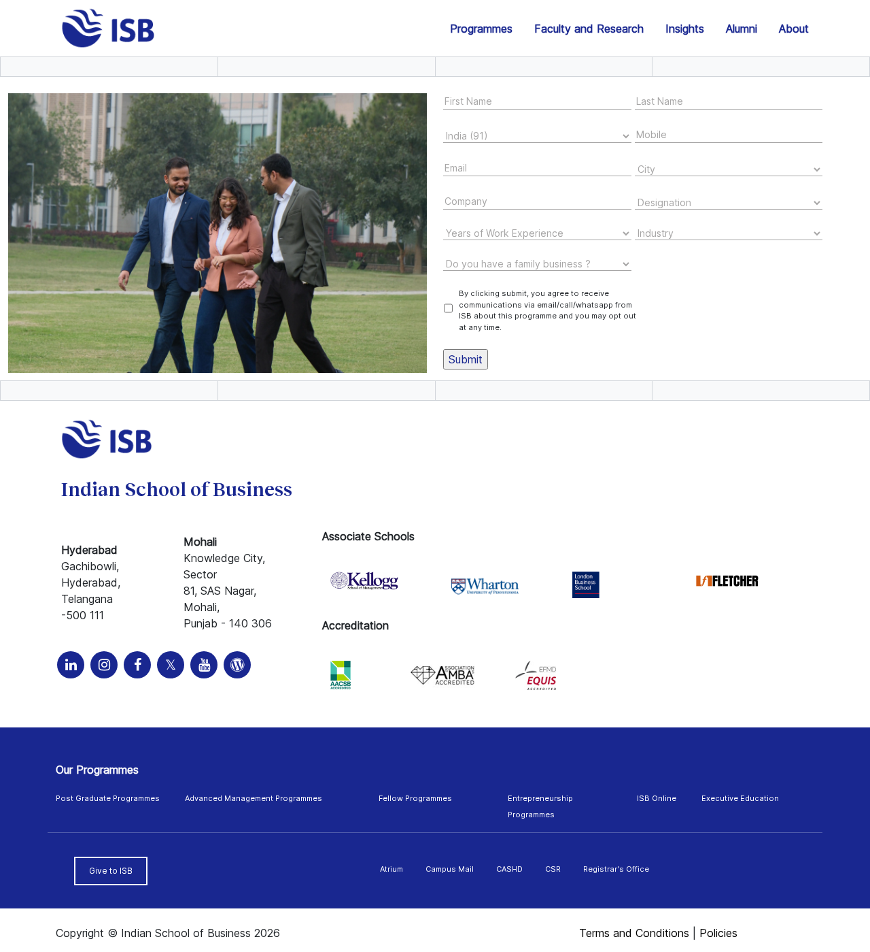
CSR (553, 869)
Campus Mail (449, 869)
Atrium (391, 869)
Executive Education (740, 798)
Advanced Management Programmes (253, 798)
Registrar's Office (616, 869)
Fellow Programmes (415, 798)
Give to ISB (111, 871)
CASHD (509, 869)
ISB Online (656, 798)
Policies (718, 933)
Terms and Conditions (634, 933)
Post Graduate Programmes (108, 798)
